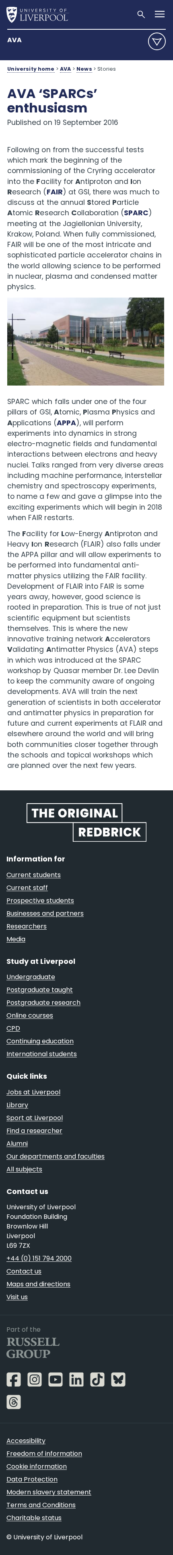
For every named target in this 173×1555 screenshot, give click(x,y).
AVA (14, 40)
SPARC (136, 213)
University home (30, 68)
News (84, 68)
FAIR (55, 192)
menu (157, 41)
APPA (66, 423)
